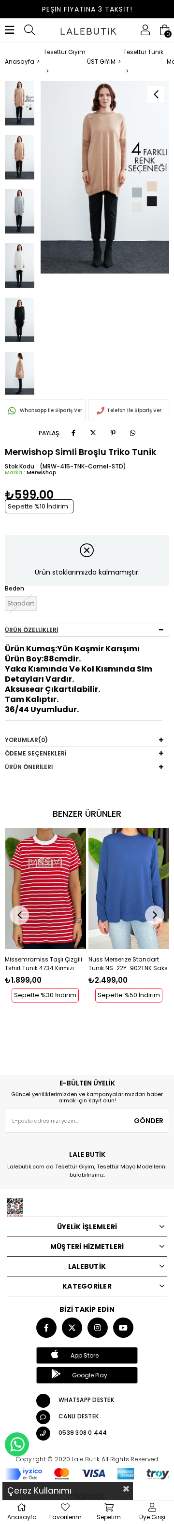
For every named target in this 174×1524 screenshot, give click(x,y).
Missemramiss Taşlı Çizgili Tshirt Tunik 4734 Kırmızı (43, 963)
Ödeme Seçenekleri (35, 753)
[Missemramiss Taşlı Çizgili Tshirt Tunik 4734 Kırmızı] (45, 888)
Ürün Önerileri (29, 767)
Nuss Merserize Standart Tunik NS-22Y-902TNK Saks (128, 963)
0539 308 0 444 (82, 1432)
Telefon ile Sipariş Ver (134, 410)
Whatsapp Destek (86, 1400)
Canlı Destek (78, 1416)
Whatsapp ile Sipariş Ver (50, 410)
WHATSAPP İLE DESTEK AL (17, 1444)
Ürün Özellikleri (31, 630)
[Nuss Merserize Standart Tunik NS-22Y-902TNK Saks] (129, 888)
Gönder (148, 1121)
